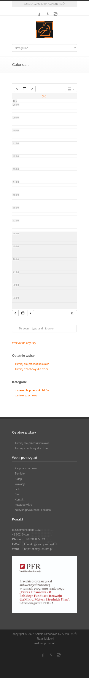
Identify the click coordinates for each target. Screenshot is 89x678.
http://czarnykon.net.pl (38, 549)
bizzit (51, 643)
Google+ (44, 11)
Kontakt (19, 499)
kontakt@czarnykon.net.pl (40, 544)
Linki (18, 489)
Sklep (18, 479)
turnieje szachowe (26, 395)
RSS (53, 11)
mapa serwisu (23, 504)
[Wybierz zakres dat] (24, 89)
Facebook (36, 11)
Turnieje (20, 473)
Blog (17, 494)
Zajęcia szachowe (26, 468)
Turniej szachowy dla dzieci (32, 369)
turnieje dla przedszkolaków (32, 390)
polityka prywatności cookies (33, 509)
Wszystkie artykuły (24, 342)
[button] (72, 313)
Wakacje (20, 484)
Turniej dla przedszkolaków (32, 364)
